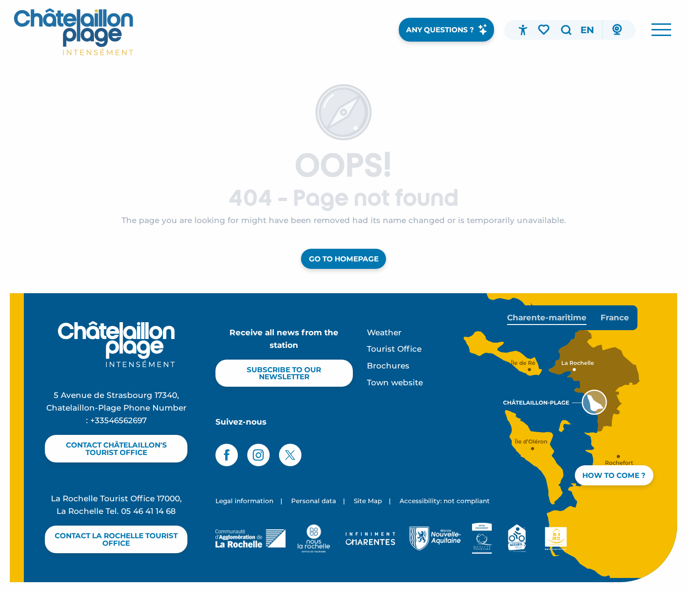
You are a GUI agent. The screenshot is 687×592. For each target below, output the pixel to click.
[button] (566, 30)
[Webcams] (617, 30)
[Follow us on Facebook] (226, 455)
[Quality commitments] (482, 538)
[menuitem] (73, 31)
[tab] (547, 318)
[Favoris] (544, 29)
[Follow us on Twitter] (290, 455)
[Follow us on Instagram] (258, 455)
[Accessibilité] (523, 29)
